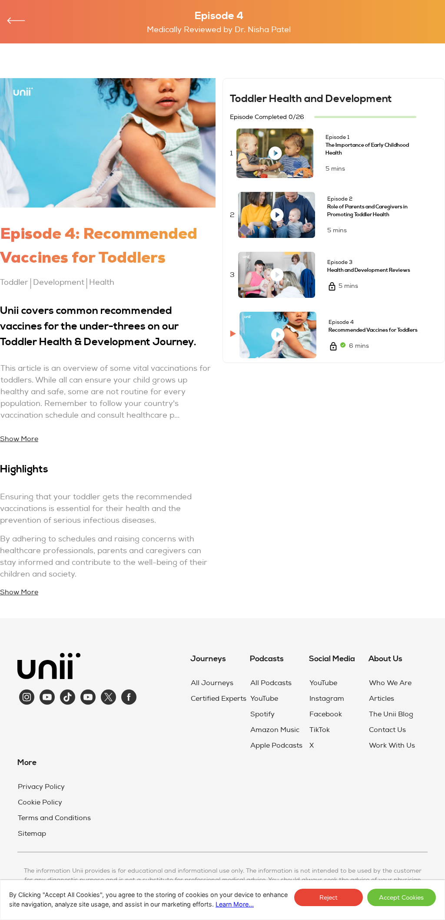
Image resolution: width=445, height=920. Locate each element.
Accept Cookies (401, 897)
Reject (328, 897)
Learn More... (235, 904)
